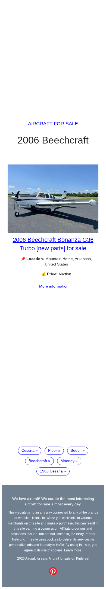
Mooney (67, 461)
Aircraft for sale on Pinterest (69, 558)
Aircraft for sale (53, 123)
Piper (52, 450)
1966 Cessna (51, 471)
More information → (56, 286)
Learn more (72, 550)
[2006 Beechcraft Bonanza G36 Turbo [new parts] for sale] (53, 231)
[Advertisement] (53, 55)
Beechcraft (38, 461)
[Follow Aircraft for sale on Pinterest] (53, 574)
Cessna (28, 450)
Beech (76, 450)
